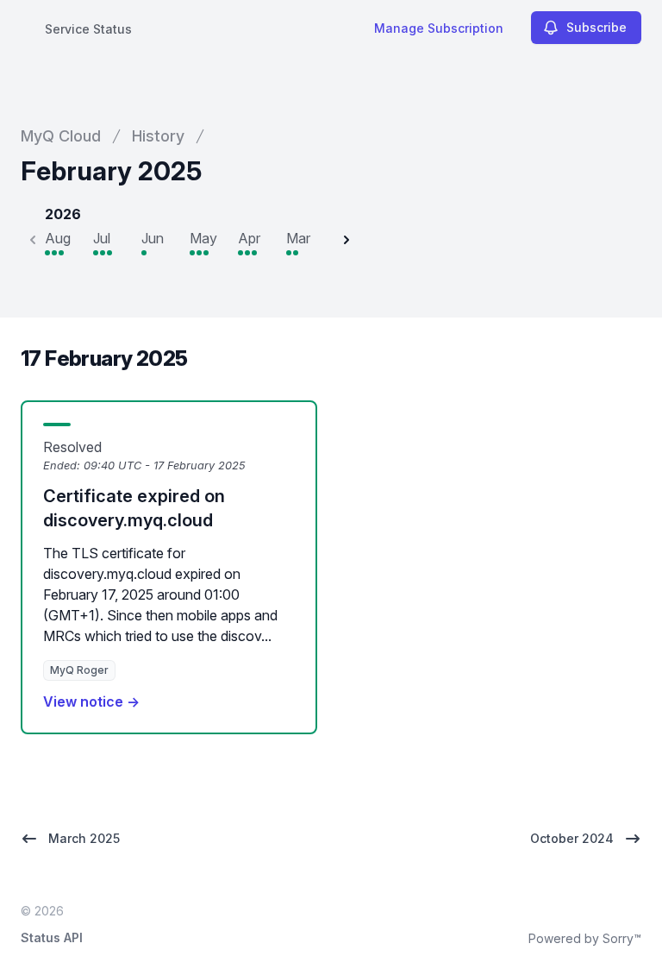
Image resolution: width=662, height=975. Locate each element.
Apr (249, 238)
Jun (152, 238)
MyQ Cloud (61, 136)
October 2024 (572, 838)
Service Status (88, 29)
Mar (298, 238)
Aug (58, 238)
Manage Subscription (438, 28)
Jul (101, 238)
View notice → (91, 701)
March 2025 (84, 838)
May (203, 238)
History (158, 136)
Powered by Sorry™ (584, 938)
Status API (52, 937)
